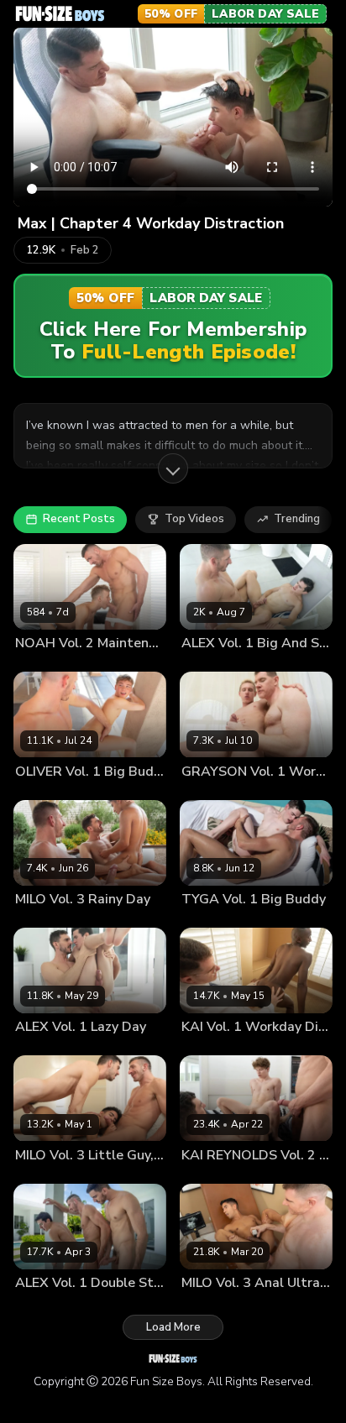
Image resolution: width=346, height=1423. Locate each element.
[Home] (60, 13)
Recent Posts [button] (79, 518)
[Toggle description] (173, 468)
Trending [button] (297, 518)
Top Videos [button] (194, 518)
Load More (173, 1327)
